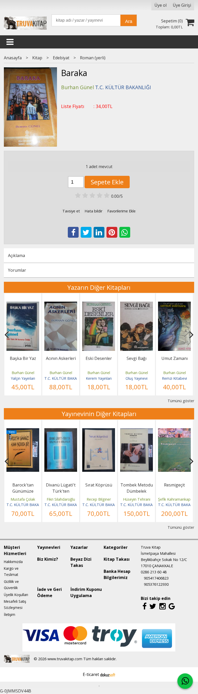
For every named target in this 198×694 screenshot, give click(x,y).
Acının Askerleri (23, 358)
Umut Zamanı (136, 358)
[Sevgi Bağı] (98, 305)
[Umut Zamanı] (136, 305)
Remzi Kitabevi (136, 378)
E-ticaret (91, 674)
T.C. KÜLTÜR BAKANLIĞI (27, 378)
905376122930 (156, 584)
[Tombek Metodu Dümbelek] (98, 431)
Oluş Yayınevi (99, 378)
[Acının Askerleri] (22, 305)
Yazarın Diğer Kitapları (98, 287)
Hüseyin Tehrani (98, 499)
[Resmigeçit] (136, 431)
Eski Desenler (61, 358)
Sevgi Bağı (99, 358)
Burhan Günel (23, 372)
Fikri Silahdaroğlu (23, 499)
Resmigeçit (136, 485)
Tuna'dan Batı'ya (174, 485)
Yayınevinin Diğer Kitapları (99, 413)
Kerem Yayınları (61, 378)
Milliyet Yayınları (174, 378)
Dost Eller (174, 358)
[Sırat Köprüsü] (60, 431)
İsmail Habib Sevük (175, 499)
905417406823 (156, 578)
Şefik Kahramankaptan (139, 499)
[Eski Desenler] (60, 305)
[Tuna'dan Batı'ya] (174, 431)
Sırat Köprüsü (60, 485)
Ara (128, 21)
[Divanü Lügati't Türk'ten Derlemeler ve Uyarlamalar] (22, 431)
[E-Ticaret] (108, 674)
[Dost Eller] (174, 305)
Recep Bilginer (61, 499)
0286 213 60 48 (154, 571)
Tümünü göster (181, 400)
